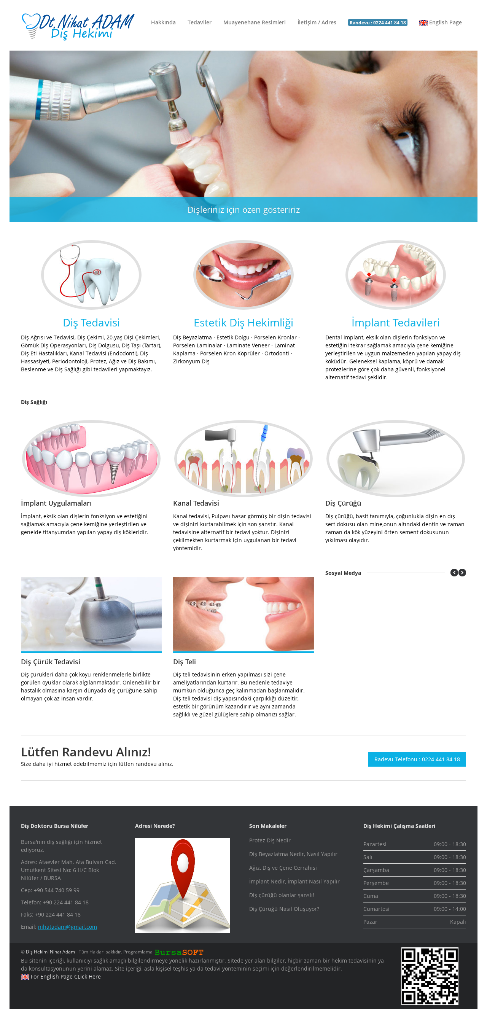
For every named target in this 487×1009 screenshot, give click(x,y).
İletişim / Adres (317, 22)
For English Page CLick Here (65, 976)
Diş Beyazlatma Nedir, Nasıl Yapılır (293, 854)
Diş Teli (184, 661)
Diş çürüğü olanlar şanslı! (281, 895)
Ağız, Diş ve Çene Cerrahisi (283, 867)
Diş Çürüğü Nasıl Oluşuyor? (284, 908)
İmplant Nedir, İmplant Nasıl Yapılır (294, 881)
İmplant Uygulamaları (56, 503)
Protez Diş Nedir (270, 840)
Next (470, 132)
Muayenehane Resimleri (254, 22)
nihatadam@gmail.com (67, 926)
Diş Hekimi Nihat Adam (50, 952)
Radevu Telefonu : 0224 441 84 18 (417, 759)
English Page (445, 22)
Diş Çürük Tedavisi (50, 661)
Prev (17, 132)
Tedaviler (200, 22)
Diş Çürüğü (343, 503)
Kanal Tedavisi (196, 503)
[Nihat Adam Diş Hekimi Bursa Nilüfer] (78, 27)
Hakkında (163, 22)
